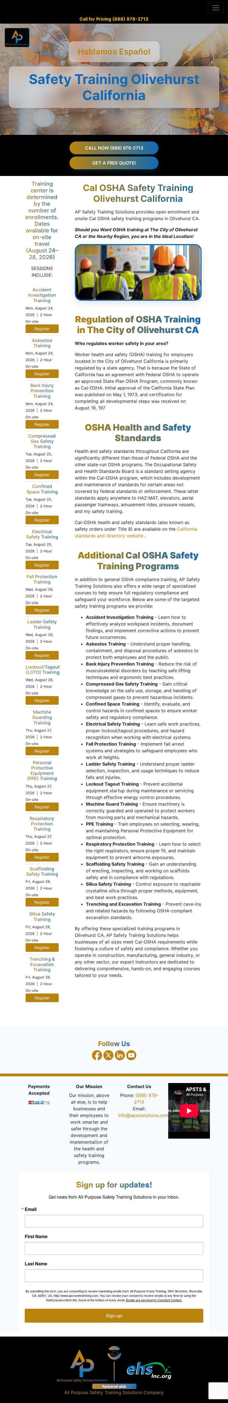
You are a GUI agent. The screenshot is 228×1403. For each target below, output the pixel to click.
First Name (36, 1236)
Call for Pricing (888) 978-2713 (114, 19)
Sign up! (114, 1315)
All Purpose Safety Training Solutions (103, 1392)
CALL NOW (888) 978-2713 (114, 148)
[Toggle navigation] (216, 7)
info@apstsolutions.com (143, 1115)
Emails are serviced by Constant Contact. (154, 1300)
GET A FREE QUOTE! (114, 163)
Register (41, 328)
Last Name (36, 1264)
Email (30, 1209)
